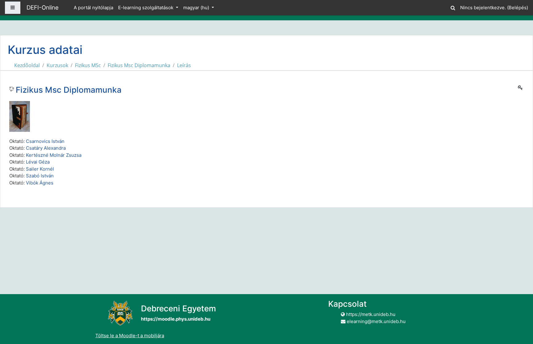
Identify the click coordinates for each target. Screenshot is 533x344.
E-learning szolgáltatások (146, 7)
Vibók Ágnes (39, 183)
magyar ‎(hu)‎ (196, 7)
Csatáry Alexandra (46, 148)
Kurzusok (57, 65)
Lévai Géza (38, 162)
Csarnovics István (45, 141)
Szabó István (40, 176)
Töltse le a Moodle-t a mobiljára (129, 335)
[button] (452, 7)
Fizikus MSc (88, 65)
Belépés (518, 7)
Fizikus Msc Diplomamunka (139, 65)
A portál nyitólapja (93, 7)
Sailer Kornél (40, 169)
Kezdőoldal (27, 65)
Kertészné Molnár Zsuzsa (53, 155)
